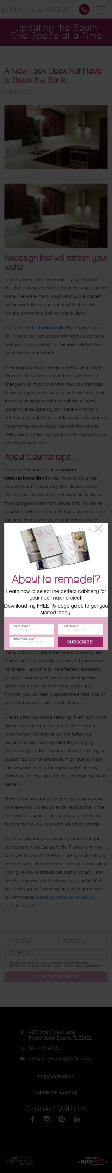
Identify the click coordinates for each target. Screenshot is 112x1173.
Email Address (24, 638)
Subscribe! (80, 642)
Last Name (70, 625)
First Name (21, 625)
